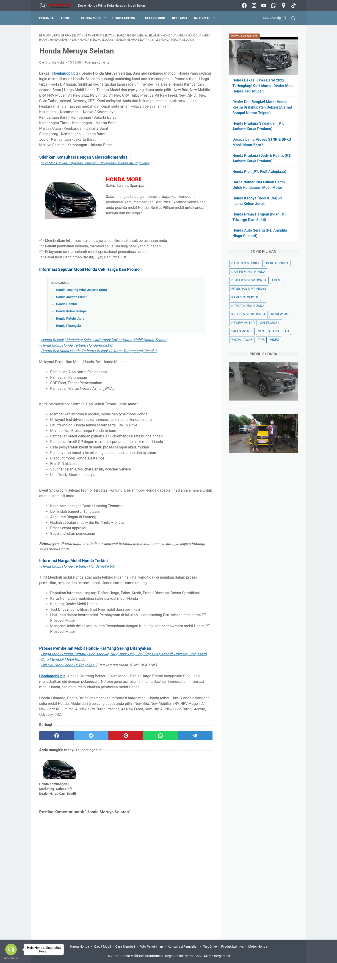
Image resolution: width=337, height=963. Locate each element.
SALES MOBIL (270, 323)
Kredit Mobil (102, 946)
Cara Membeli (125, 946)
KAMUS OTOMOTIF (245, 297)
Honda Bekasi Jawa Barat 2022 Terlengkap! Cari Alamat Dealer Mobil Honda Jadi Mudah (263, 85)
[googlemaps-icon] (283, 5)
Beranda (46, 18)
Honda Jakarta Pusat (71, 297)
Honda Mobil (91, 18)
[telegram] (195, 735)
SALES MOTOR (242, 331)
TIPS (261, 340)
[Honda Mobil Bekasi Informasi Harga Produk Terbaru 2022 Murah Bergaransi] (58, 6)
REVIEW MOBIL (282, 314)
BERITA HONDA (277, 263)
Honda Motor (123, 18)
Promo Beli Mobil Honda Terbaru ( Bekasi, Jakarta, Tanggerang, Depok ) (99, 351)
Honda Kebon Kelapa (71, 311)
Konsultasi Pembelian (183, 946)
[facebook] (56, 735)
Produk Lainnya (232, 946)
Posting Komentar (98, 62)
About (66, 18)
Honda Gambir (66, 304)
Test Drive (210, 946)
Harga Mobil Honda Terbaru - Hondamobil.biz (77, 566)
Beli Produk (155, 18)
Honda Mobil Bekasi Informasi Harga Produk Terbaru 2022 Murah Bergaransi (175, 956)
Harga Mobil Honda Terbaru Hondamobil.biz (77, 345)
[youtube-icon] (263, 5)
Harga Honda (79, 946)
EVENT (277, 280)
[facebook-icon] (244, 5)
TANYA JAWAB (241, 340)
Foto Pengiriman (151, 946)
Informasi (202, 18)
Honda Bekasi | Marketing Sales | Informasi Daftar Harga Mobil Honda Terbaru (104, 340)
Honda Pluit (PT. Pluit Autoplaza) (259, 171)
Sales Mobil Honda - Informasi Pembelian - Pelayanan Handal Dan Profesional (95, 163)
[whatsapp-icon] (273, 5)
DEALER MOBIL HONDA (248, 272)
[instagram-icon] (253, 5)
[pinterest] (125, 735)
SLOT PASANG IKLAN (273, 331)
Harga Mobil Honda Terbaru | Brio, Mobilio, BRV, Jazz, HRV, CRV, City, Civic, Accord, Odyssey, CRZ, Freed (124, 654)
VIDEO (274, 340)
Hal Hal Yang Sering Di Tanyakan (68, 665)
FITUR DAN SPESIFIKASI (248, 289)
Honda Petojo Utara (70, 319)
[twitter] (91, 735)
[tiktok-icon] (293, 5)
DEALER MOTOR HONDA (249, 280)
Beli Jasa (179, 18)
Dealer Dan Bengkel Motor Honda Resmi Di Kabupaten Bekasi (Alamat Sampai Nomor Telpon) (262, 107)
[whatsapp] (160, 735)
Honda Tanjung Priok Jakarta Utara (81, 290)
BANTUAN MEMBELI (246, 263)
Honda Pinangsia (68, 326)
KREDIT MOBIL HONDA (247, 306)
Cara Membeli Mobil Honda (63, 659)
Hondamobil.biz (65, 73)
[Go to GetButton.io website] (11, 958)
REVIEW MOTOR (243, 323)
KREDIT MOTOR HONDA (248, 314)
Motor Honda (257, 946)
